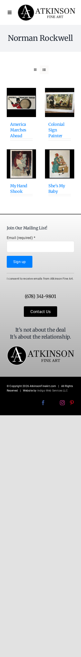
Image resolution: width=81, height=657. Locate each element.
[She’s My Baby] (59, 163)
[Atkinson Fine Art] (46, 6)
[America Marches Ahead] (21, 102)
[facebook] (43, 402)
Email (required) (21, 238)
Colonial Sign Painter (56, 130)
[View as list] (44, 69)
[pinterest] (71, 402)
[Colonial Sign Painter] (59, 102)
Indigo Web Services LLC (52, 390)
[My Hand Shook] (21, 163)
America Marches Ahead (18, 130)
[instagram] (62, 402)
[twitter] (52, 402)
